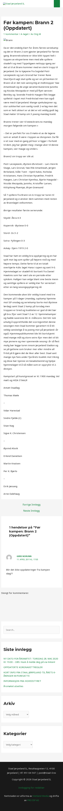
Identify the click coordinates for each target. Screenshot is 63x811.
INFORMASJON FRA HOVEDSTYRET (22, 680)
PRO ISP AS (33, 800)
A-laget (25, 34)
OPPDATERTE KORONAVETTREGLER (23, 667)
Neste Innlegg (31, 510)
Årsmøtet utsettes (13, 686)
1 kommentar (11, 34)
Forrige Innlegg (31, 504)
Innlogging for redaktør (31, 787)
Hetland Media (41, 795)
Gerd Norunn (24, 556)
